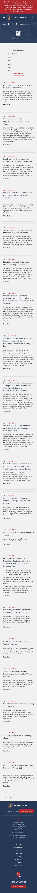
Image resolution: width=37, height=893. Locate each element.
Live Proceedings (8, 811)
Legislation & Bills (18, 847)
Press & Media (18, 859)
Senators (18, 844)
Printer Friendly (26, 24)
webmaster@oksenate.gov (18, 832)
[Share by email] (16, 24)
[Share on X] (12, 24)
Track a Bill (16, 811)
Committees (18, 853)
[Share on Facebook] (8, 24)
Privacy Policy (18, 865)
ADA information (18, 11)
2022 (9, 70)
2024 (9, 64)
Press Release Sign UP (27, 811)
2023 (9, 67)
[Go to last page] (10, 797)
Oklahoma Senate (19, 17)
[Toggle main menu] (4, 18)
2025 (9, 61)
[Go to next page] (8, 797)
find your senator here (18, 886)
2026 (9, 58)
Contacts (18, 862)
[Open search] (33, 18)
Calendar (18, 856)
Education (18, 850)
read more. (6, 104)
